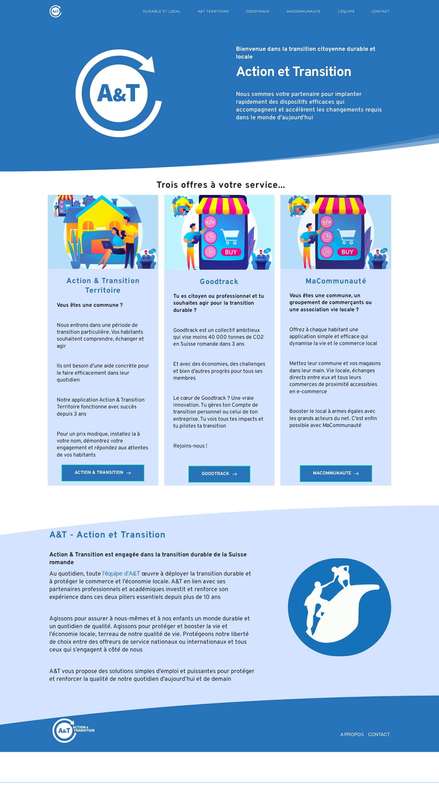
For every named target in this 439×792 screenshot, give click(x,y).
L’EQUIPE (346, 11)
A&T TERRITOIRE (213, 11)
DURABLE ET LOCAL (162, 11)
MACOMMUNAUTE (304, 11)
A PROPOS (352, 734)
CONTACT (381, 11)
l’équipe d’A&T (121, 573)
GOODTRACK (258, 11)
